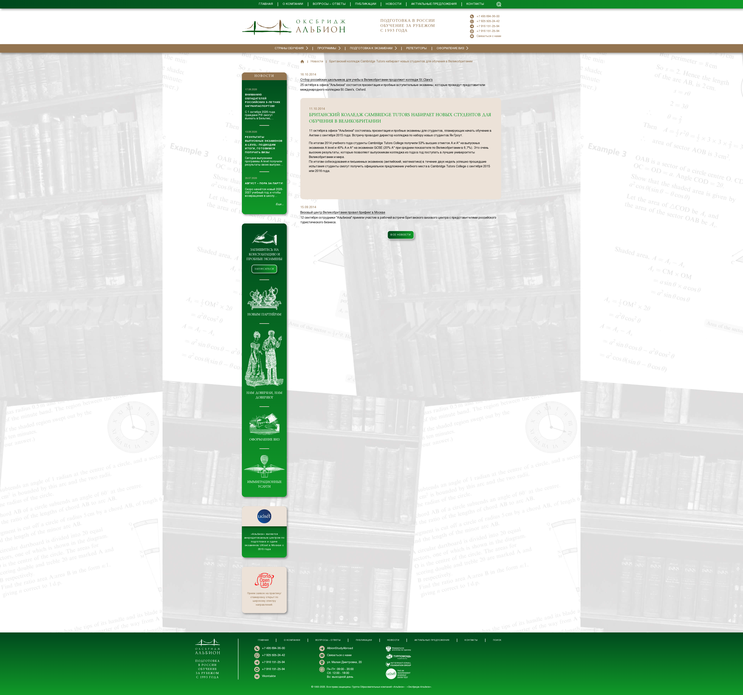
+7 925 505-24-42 (488, 21)
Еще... (280, 204)
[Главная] (302, 61)
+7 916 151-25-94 (488, 26)
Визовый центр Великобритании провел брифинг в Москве (342, 212)
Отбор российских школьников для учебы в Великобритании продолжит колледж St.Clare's (366, 79)
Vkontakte (269, 676)
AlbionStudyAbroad (340, 648)
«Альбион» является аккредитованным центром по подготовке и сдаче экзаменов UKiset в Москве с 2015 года (264, 542)
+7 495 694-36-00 (488, 16)
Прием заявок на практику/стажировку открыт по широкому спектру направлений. (264, 599)
